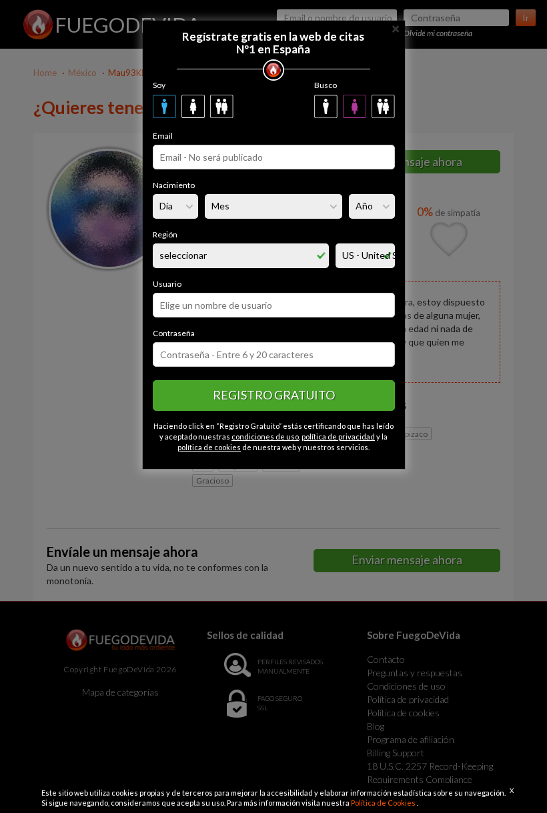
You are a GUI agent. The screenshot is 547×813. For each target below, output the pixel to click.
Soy (159, 85)
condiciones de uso (265, 436)
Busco (325, 85)
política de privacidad (338, 436)
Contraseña (174, 333)
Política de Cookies (384, 802)
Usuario (167, 284)
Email (163, 136)
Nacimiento (174, 185)
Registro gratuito (274, 394)
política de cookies (209, 447)
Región (165, 234)
